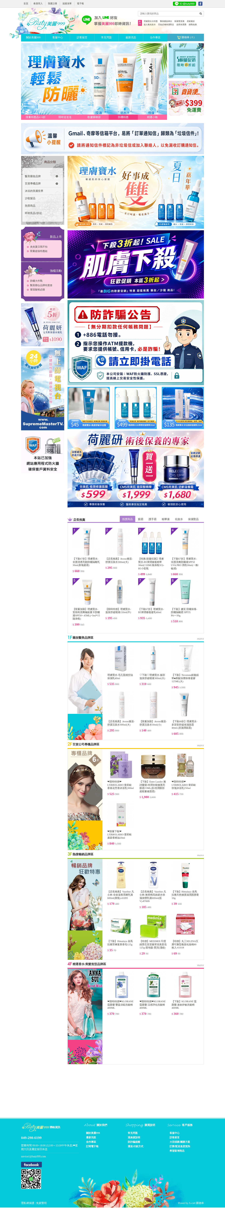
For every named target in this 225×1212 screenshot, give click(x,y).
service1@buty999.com (33, 1156)
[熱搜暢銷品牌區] (85, 894)
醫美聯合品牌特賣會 (41, 285)
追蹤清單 (67, 3)
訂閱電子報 (92, 1146)
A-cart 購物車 (196, 1203)
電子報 (80, 3)
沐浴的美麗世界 (34, 190)
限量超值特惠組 (38, 251)
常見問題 (106, 37)
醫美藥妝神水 (166, 21)
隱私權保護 (28, 1203)
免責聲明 (41, 1203)
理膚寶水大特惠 (151, 21)
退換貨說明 (134, 1137)
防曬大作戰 (36, 281)
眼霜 (140, 519)
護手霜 (152, 519)
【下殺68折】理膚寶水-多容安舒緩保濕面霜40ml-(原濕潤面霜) (184, 724)
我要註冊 (52, 3)
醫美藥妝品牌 (33, 176)
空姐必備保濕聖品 (166, 24)
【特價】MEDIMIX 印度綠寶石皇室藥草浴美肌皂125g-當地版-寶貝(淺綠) (153, 944)
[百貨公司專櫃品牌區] (85, 784)
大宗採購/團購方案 (180, 1142)
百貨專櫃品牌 (33, 183)
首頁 (26, 3)
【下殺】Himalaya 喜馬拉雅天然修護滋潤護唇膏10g (185, 894)
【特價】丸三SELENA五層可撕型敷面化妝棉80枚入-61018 (185, 944)
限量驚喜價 (179, 21)
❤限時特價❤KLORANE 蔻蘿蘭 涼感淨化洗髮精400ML (153, 1004)
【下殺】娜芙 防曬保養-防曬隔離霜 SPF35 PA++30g (184, 612)
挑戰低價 (193, 24)
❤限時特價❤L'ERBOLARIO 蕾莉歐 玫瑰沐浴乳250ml (184, 784)
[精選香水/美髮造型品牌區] (85, 1004)
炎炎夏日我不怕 (38, 246)
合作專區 (155, 37)
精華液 (166, 519)
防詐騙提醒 (134, 1142)
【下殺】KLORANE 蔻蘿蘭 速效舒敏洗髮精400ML (184, 1004)
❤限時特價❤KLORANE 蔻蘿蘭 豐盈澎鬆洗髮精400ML (120, 1004)
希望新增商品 (177, 1150)
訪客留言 (82, 37)
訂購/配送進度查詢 (180, 1146)
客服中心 (57, 37)
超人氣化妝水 (150, 24)
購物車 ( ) (187, 37)
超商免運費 (181, 24)
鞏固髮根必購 (37, 289)
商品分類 (50, 162)
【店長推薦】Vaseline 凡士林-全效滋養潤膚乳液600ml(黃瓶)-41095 (120, 894)
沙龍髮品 (30, 198)
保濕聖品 (193, 519)
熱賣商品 (30, 205)
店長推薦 (79, 519)
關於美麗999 (33, 37)
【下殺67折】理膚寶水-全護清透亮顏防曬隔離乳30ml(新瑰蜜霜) (86, 561)
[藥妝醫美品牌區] (85, 677)
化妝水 (179, 519)
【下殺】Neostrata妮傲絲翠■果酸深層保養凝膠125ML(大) (185, 678)
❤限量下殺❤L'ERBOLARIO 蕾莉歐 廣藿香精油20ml (119, 834)
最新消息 (131, 37)
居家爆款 (191, 21)
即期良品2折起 (33, 213)
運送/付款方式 (135, 1146)
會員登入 (38, 3)
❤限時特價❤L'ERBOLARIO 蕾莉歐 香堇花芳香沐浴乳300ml (120, 784)
